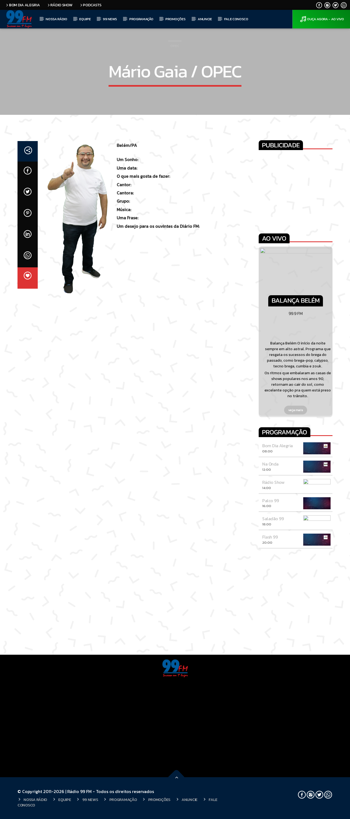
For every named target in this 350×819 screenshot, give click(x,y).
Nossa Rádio (56, 19)
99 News (110, 19)
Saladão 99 (273, 518)
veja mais (295, 410)
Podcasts (92, 5)
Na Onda (270, 464)
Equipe (85, 19)
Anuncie (205, 19)
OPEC (174, 45)
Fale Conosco (236, 19)
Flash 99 (270, 537)
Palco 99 (270, 500)
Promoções (175, 19)
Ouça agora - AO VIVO (325, 19)
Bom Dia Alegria (24, 5)
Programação (141, 19)
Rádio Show (61, 5)
